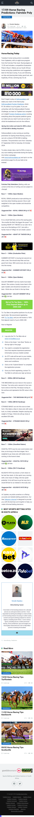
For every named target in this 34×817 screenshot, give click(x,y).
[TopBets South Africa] (17, 3)
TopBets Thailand (22, 807)
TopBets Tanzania (11, 799)
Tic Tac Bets (9, 317)
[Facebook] (14, 783)
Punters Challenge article (17, 114)
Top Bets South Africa (21, 794)
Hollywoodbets (21, 99)
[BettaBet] (17, 246)
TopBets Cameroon (12, 801)
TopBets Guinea (23, 801)
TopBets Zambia (11, 805)
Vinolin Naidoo (14, 24)
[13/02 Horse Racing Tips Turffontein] (17, 662)
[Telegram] (1, 816)
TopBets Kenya (7, 797)
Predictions (14, 640)
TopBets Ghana (27, 797)
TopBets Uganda (22, 799)
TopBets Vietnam (11, 807)
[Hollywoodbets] (17, 86)
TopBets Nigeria (17, 797)
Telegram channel (10, 499)
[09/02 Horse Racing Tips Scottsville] (17, 733)
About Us (23, 809)
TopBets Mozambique (22, 803)
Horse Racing (6, 17)
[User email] (17, 633)
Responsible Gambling (17, 811)
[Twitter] (19, 783)
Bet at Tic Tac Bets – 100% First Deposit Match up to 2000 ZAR (17, 304)
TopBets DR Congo (22, 805)
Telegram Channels (13, 809)
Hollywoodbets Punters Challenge (12, 104)
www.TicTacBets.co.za (12, 339)
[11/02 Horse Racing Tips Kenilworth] (17, 698)
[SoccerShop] (17, 435)
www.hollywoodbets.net (12, 157)
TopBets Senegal (10, 803)
